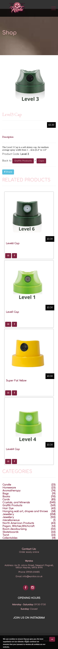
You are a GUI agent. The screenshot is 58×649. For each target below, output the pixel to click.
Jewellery (8, 514)
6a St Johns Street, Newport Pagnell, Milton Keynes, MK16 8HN (34, 566)
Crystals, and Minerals (16, 502)
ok (52, 639)
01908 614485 (33, 572)
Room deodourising (15, 529)
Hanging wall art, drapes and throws (25, 511)
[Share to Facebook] (14, 255)
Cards (6, 499)
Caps (41, 161)
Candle (7, 484)
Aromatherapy (12, 490)
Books (6, 496)
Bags (6, 493)
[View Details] (8, 255)
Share (8, 172)
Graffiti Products (23, 161)
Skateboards (10, 532)
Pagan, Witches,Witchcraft (19, 526)
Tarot (6, 535)
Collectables (10, 538)
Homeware (9, 487)
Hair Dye (8, 508)
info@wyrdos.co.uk (33, 576)
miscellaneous (11, 520)
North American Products (18, 523)
